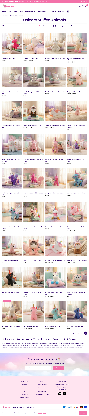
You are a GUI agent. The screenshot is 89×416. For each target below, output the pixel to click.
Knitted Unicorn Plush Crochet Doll (11, 126)
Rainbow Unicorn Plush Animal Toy (54, 293)
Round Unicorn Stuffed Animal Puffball (76, 293)
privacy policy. (42, 413)
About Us (24, 385)
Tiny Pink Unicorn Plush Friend (10, 260)
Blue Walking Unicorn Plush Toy (76, 193)
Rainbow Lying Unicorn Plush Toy (55, 260)
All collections (10, 11)
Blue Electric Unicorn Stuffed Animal (10, 228)
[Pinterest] (64, 393)
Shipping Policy (42, 391)
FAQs (24, 391)
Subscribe (58, 368)
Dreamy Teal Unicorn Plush (53, 326)
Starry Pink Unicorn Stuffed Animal (55, 193)
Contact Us (24, 388)
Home (4, 11)
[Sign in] (83, 6)
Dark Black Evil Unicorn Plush (10, 292)
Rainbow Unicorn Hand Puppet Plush (32, 228)
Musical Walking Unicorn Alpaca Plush (33, 160)
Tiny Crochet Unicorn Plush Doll (54, 92)
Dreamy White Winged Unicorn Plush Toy (11, 160)
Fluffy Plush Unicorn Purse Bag (11, 326)
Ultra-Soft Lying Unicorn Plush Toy (55, 125)
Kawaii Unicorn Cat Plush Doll (32, 260)
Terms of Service (42, 385)
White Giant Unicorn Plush (31, 58)
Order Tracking (24, 397)
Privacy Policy (42, 388)
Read (5, 350)
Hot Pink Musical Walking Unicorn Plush (33, 194)
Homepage (5, 16)
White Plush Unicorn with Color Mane (32, 293)
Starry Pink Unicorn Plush (30, 326)
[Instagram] (59, 393)
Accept (83, 413)
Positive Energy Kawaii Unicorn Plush (32, 93)
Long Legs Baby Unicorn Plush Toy (55, 58)
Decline (75, 413)
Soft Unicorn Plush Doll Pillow (75, 326)
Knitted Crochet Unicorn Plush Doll (11, 93)
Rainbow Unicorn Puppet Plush (54, 227)
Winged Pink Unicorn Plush (74, 92)
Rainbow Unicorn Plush (8, 58)
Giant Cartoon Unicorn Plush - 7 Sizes (76, 228)
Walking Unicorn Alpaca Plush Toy (54, 160)
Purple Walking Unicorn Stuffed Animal (11, 194)
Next (85, 333)
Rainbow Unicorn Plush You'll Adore (75, 59)
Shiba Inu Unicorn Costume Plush (77, 260)
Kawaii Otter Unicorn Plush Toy (32, 125)
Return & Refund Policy (42, 394)
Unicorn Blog (24, 394)
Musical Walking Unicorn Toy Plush (75, 160)
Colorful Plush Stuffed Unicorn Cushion (76, 126)
